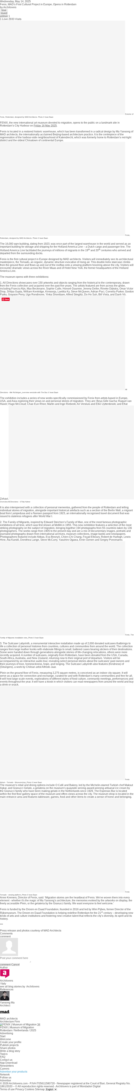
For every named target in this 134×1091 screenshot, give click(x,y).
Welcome (5, 1039)
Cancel (15, 964)
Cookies (29, 1089)
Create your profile (10, 1042)
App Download (8, 1062)
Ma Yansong (123, 131)
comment (5, 964)
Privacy (19, 1089)
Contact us (6, 1059)
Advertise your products (13, 1071)
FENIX (4, 122)
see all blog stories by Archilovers (19, 986)
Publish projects (9, 1045)
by (8, 7)
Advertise (5, 1080)
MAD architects (9, 134)
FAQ (2, 1056)
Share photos (8, 1048)
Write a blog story (10, 1051)
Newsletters (7, 1065)
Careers (4, 1068)
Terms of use (7, 1089)
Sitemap (40, 1089)
